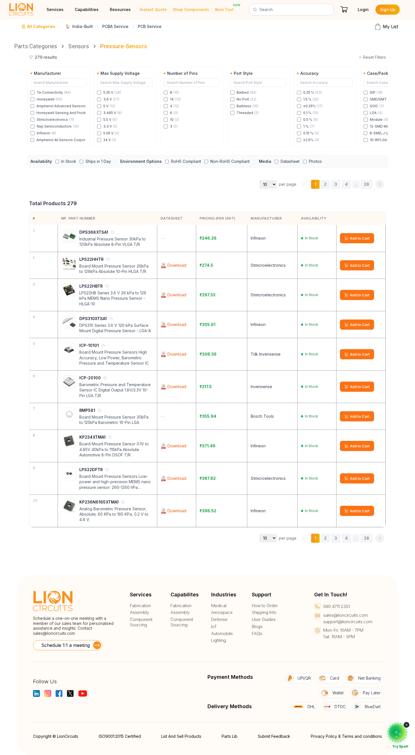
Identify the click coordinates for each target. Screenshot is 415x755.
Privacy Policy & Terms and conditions (346, 736)
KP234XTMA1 (92, 437)
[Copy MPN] (112, 232)
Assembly (139, 612)
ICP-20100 (90, 377)
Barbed (246, 92)
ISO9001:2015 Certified (120, 736)
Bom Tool (224, 9)
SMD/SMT (382, 99)
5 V (109, 106)
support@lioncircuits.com (347, 621)
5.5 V (110, 119)
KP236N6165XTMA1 (99, 502)
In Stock (68, 161)
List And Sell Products (181, 736)
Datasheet (290, 161)
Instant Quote (153, 9)
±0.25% (313, 106)
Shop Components (191, 9)
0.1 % (310, 113)
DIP (376, 92)
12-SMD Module (386, 126)
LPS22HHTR (91, 259)
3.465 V (112, 113)
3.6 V (111, 99)
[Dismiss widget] (406, 725)
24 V (109, 140)
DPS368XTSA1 (93, 232)
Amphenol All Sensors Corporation (60, 140)
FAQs (257, 633)
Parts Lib (229, 736)
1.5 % (311, 99)
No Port (246, 99)
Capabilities (87, 9)
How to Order (265, 605)
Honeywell (49, 99)
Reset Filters (374, 57)
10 (174, 119)
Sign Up (387, 9)
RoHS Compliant (186, 161)
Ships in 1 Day (98, 161)
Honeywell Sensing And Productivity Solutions (60, 113)
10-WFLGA (381, 140)
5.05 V (111, 133)
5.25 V (112, 92)
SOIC (377, 106)
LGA (376, 113)
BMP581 (87, 410)
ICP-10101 (89, 345)
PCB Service (149, 26)
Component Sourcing (141, 622)
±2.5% (311, 140)
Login (363, 9)
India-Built (82, 26)
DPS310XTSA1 (93, 318)
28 (366, 184)
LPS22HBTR (91, 286)
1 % (308, 126)
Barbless (247, 106)
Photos (315, 161)
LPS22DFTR (91, 469)
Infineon (46, 133)
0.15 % (311, 133)
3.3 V (110, 126)
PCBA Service (115, 26)
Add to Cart (360, 238)
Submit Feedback (274, 736)
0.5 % (310, 119)
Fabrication (140, 605)
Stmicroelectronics (55, 119)
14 (175, 99)
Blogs (257, 626)
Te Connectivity (54, 92)
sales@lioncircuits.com (54, 633)
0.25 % (312, 92)
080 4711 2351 (336, 606)
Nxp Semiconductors (58, 126)
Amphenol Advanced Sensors (60, 106)
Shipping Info (264, 612)
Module (379, 119)
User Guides (264, 619)
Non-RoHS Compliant (230, 161)
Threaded (248, 113)
